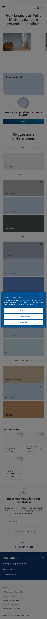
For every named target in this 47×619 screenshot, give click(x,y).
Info (31, 304)
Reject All (23, 322)
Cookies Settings (23, 310)
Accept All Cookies (23, 316)
